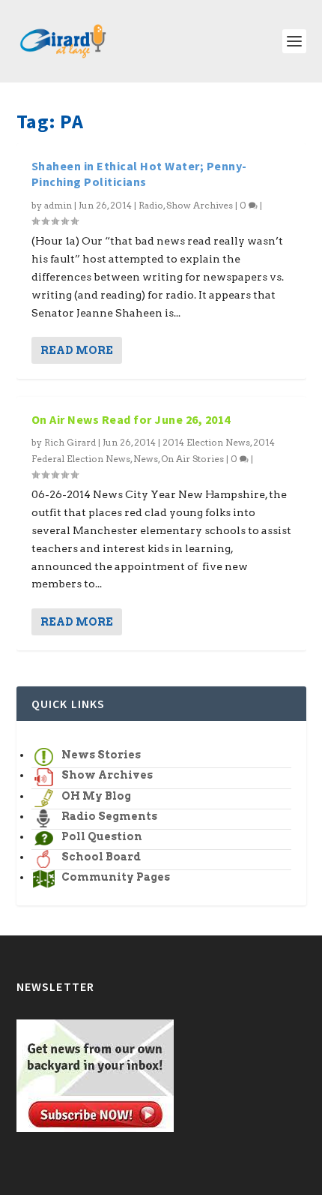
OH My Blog (96, 796)
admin (58, 205)
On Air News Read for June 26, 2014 (131, 419)
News (145, 458)
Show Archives (199, 205)
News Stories (101, 755)
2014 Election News (206, 442)
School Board (101, 857)
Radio (151, 205)
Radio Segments (109, 816)
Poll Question (101, 836)
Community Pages (115, 877)
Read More (76, 350)
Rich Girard (70, 442)
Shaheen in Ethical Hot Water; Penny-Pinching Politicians (139, 173)
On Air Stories (192, 458)
